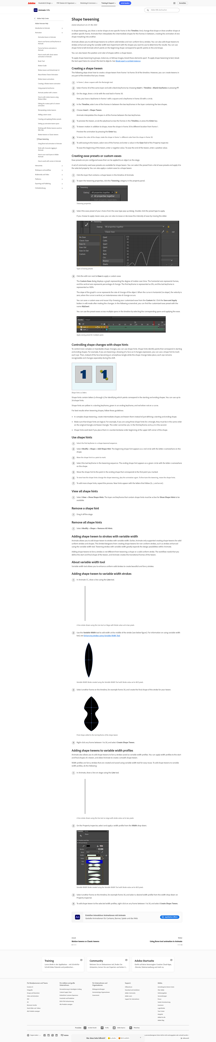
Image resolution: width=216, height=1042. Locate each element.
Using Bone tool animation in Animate (50, 144)
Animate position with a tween (47, 93)
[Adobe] (31, 3)
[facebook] (45, 1035)
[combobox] (162, 10)
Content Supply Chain (66, 992)
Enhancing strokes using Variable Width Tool (102, 635)
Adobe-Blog (161, 1020)
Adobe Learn (128, 996)
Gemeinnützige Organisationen (101, 992)
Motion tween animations (46, 79)
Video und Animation (33, 996)
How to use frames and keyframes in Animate (49, 43)
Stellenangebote (162, 993)
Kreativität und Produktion (67, 998)
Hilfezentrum (128, 987)
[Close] (140, 1037)
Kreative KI (30, 987)
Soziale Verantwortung (164, 1002)
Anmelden (182, 3)
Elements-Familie (32, 1005)
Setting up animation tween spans (48, 124)
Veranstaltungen (162, 996)
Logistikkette (161, 1008)
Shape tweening (43, 139)
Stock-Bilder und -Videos (33, 1008)
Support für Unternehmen (132, 999)
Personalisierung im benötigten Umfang (71, 989)
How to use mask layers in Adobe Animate (48, 156)
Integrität (160, 1014)
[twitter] (52, 1035)
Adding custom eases (44, 115)
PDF (28, 999)
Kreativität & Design (44, 3)
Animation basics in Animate (47, 37)
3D (28, 1002)
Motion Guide (42, 66)
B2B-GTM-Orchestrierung (67, 1001)
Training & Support (107, 3)
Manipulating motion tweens (47, 110)
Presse (159, 999)
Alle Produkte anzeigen (33, 1011)
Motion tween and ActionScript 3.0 (48, 70)
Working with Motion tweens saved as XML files (50, 129)
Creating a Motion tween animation (49, 84)
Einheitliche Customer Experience (69, 995)
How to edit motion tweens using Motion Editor (48, 98)
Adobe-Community (130, 993)
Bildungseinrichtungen (98, 989)
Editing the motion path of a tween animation (49, 105)
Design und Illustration (33, 993)
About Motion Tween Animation (48, 75)
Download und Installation (132, 990)
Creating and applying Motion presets (49, 119)
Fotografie (30, 990)
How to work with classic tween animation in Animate (48, 56)
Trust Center (161, 1011)
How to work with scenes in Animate (49, 161)
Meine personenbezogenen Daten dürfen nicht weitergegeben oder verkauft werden (165, 1035)
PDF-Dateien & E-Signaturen (65, 3)
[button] (174, 3)
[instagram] (48, 1035)
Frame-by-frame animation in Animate (47, 49)
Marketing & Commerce (88, 3)
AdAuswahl (186, 1038)
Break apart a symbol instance (128, 61)
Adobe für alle (161, 1017)
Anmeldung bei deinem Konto (166, 987)
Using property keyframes (46, 88)
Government (95, 995)
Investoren (160, 1005)
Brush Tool (41, 61)
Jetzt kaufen (125, 3)
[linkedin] (56, 1035)
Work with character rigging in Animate (47, 149)
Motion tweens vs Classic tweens (48, 135)
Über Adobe (161, 990)
